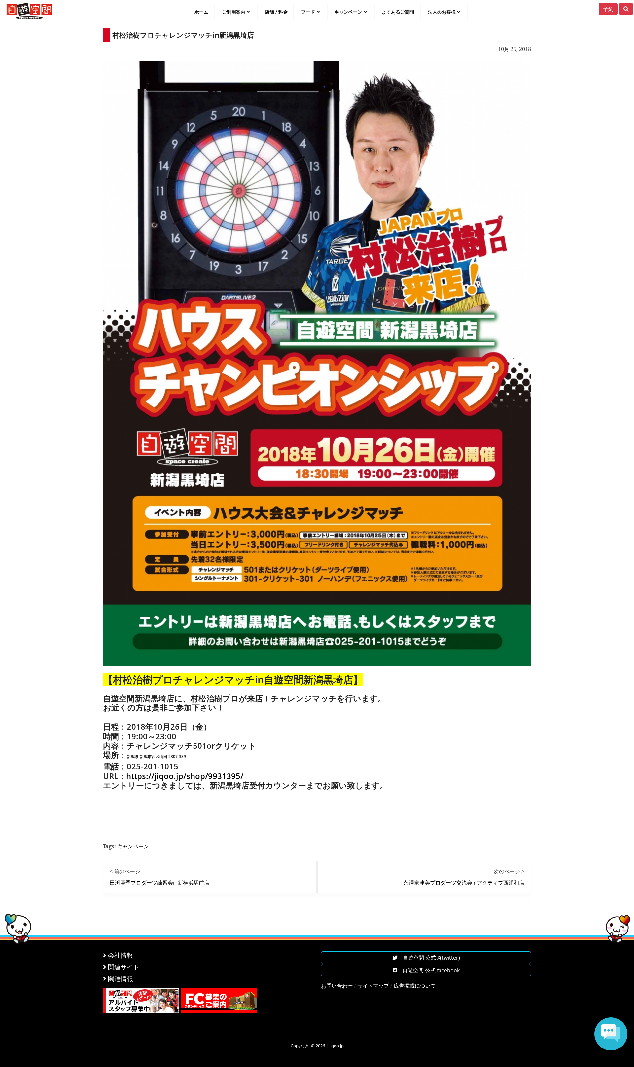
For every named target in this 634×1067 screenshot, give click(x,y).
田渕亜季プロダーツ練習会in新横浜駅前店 (159, 882)
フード (308, 12)
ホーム (201, 12)
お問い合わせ (337, 985)
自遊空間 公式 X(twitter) (429, 957)
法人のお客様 (442, 12)
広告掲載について (415, 985)
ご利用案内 (233, 12)
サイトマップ (373, 985)
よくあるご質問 (398, 12)
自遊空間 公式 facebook (428, 970)
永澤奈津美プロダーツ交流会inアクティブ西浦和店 (464, 882)
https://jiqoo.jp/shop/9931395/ (184, 775)
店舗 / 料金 (276, 12)
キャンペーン (348, 12)
